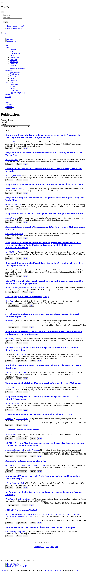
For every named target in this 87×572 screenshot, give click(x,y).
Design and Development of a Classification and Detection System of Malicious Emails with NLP (45, 228)
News (12, 56)
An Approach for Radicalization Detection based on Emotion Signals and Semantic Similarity (43, 493)
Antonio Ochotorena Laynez (15, 372)
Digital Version (13, 292)
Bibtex (19, 148)
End (56, 547)
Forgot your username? (15, 26)
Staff (11, 51)
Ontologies (14, 84)
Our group (13, 49)
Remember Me (10, 20)
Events (12, 78)
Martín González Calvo (13, 189)
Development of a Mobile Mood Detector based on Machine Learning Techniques (43, 383)
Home (7, 45)
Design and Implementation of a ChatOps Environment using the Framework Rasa (44, 213)
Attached (9, 148)
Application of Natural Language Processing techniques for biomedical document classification (43, 366)
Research (8, 70)
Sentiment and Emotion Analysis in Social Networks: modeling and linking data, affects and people (42, 477)
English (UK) (22, 566)
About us (8, 47)
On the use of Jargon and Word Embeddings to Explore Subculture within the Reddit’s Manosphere (41, 348)
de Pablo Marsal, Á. (12, 465)
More (25, 148)
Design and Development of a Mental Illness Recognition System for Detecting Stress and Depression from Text (44, 264)
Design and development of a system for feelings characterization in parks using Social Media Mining (45, 198)
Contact (8, 97)
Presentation (14, 58)
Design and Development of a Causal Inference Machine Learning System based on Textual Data (43, 154)
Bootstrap (4, 570)
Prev (39, 547)
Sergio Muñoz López (25, 516)
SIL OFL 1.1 (78, 570)
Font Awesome (57, 570)
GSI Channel (14, 90)
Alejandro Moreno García (14, 142)
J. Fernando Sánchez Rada (14, 450)
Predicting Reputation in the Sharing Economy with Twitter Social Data (38, 414)
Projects (13, 76)
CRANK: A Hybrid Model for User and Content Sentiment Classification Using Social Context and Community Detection (45, 444)
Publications (14, 74)
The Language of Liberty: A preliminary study (27, 296)
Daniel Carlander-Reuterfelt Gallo (17, 514)
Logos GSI (14, 64)
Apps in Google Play (17, 93)
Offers (7, 95)
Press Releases (15, 53)
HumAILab (14, 80)
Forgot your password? (15, 28)
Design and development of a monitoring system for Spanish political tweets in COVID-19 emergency (41, 397)
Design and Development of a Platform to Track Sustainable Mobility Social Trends (44, 184)
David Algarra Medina (13, 176)
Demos (12, 88)
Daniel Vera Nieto (11, 160)
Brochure (13, 60)
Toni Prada (9, 419)
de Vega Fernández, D (13, 205)
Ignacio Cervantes (11, 218)
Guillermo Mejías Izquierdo (15, 532)
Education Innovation (17, 68)
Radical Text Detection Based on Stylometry (25, 461)
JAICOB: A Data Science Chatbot (21, 510)
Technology (9, 82)
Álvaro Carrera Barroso (39, 514)
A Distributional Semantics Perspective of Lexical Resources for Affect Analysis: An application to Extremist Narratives (43, 332)
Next (52, 547)
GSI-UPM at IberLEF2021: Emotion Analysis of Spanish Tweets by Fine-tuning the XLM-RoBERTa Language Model (44, 282)
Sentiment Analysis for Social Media (22, 429)
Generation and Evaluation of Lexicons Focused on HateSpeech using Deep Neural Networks (43, 169)
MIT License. (48, 570)
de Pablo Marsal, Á (12, 252)
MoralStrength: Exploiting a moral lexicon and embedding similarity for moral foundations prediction (42, 315)
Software (13, 86)
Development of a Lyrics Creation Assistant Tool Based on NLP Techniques (40, 527)
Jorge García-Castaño (13, 388)
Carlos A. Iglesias (37, 288)
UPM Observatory (16, 66)
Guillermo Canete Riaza (14, 234)
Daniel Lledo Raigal (12, 403)
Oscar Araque (24, 288)
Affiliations (14, 62)
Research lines (15, 72)
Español (16, 564)
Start (35, 547)
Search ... (61, 39)
